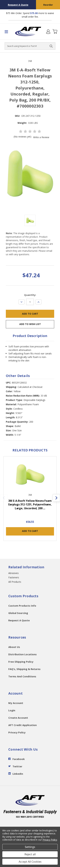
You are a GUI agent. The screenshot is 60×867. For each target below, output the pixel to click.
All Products (14, 581)
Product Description (30, 335)
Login (11, 710)
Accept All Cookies (30, 861)
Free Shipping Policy (20, 661)
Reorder (48, 4)
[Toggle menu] (7, 31)
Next (56, 498)
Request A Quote (18, 4)
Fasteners (13, 577)
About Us (14, 647)
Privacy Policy (17, 732)
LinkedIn (17, 773)
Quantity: (30, 295)
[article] (30, 500)
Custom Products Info (22, 605)
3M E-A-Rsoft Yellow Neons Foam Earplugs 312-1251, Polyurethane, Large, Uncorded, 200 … (30, 504)
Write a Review (41, 137)
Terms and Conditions (22, 676)
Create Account (18, 717)
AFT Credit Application (22, 725)
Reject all (30, 854)
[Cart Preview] (54, 31)
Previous (4, 498)
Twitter (17, 766)
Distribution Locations (22, 654)
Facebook (18, 759)
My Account (15, 703)
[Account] (48, 31)
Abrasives (13, 573)
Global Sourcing (18, 613)
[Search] (51, 46)
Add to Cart (30, 531)
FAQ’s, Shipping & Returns (24, 669)
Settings (30, 847)
